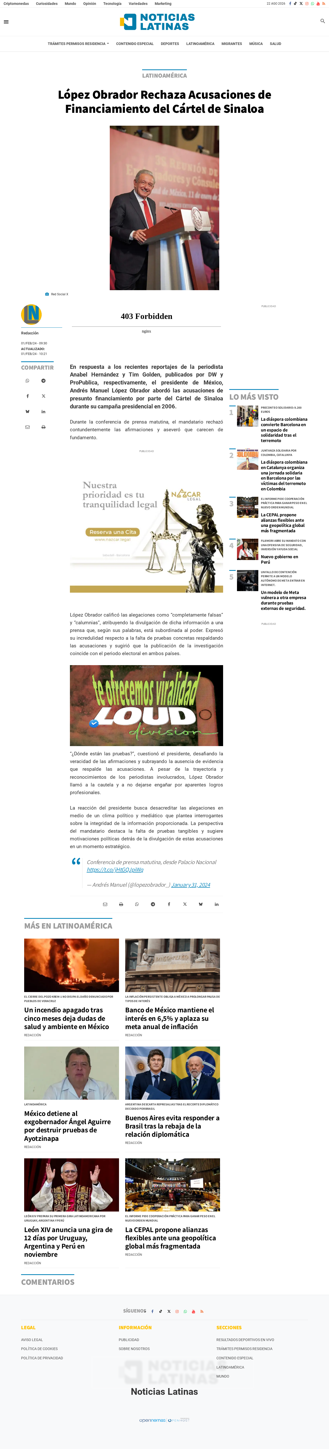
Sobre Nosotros (134, 1349)
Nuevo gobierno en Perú (279, 559)
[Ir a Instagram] (306, 4)
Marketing (163, 4)
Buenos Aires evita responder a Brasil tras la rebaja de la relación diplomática (172, 1126)
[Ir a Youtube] (318, 4)
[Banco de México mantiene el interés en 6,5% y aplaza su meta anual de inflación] (172, 965)
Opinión (89, 4)
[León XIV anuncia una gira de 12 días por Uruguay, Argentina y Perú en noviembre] (71, 1185)
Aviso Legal (32, 1340)
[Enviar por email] (27, 427)
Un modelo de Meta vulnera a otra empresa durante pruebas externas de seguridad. (283, 600)
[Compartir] (27, 381)
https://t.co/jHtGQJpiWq (115, 869)
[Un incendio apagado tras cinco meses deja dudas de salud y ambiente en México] (71, 965)
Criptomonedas (16, 4)
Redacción (30, 333)
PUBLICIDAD (129, 1340)
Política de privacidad (42, 1358)
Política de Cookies (39, 1349)
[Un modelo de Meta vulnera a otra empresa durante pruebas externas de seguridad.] (247, 580)
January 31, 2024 (190, 884)
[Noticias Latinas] (157, 21)
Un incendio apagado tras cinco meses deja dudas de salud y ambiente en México (66, 1018)
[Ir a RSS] (323, 4)
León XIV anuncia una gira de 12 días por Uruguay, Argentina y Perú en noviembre (68, 1242)
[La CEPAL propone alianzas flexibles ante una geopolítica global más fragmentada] (247, 507)
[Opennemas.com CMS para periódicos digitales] (164, 1420)
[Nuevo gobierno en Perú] (247, 549)
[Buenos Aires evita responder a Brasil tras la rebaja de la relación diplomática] (172, 1073)
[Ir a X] (301, 4)
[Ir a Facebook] (290, 4)
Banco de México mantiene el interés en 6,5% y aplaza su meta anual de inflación (169, 1018)
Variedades (138, 4)
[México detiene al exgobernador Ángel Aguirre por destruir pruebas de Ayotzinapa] (71, 1073)
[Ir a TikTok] (295, 4)
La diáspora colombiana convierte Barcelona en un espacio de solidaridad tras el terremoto (284, 429)
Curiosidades (47, 4)
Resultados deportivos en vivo (245, 1340)
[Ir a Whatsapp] (312, 4)
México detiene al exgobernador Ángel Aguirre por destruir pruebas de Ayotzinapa (67, 1125)
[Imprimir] (43, 427)
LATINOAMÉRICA (164, 75)
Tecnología (112, 4)
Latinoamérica (230, 1367)
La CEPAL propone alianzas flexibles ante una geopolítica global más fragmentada (283, 523)
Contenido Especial (234, 1358)
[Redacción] (31, 314)
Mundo (70, 4)
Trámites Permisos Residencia (244, 1349)
